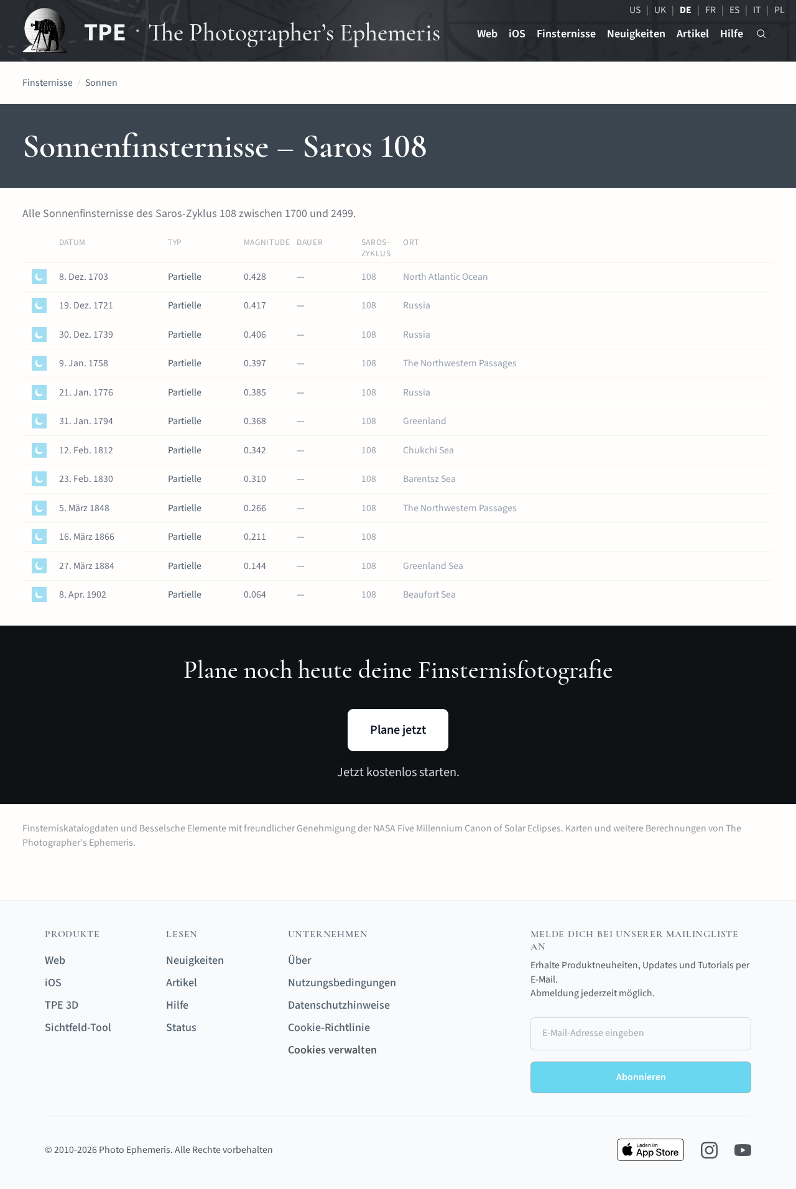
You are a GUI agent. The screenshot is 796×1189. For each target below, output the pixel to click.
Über (299, 960)
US (635, 10)
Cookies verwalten (332, 1050)
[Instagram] (709, 1150)
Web (487, 34)
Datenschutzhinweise (339, 1005)
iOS (517, 34)
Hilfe (731, 34)
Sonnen (101, 83)
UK (660, 10)
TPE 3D (61, 1005)
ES (734, 10)
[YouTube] (742, 1150)
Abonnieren (641, 1077)
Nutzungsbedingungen (342, 983)
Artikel (693, 34)
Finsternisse (566, 34)
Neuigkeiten (636, 34)
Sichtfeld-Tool (78, 1027)
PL (779, 10)
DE (686, 10)
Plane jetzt (398, 730)
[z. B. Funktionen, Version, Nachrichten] (761, 34)
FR (710, 10)
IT (757, 10)
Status (181, 1027)
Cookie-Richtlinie (329, 1027)
